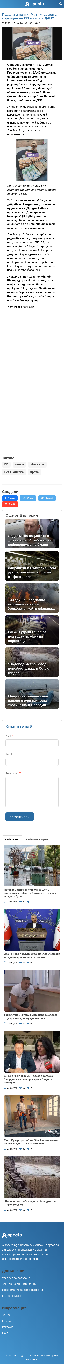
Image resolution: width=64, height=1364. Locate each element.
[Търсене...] (60, 4)
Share (11, 498)
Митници (37, 464)
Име (9, 736)
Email (8, 754)
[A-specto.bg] (34, 4)
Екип (5, 1333)
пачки (19, 464)
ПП (6, 464)
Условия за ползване (16, 1278)
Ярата (34, 472)
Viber (29, 498)
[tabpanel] (32, 1031)
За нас (6, 1315)
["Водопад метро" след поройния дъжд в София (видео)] (32, 1177)
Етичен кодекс (11, 1296)
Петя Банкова (14, 472)
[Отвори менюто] (6, 4)
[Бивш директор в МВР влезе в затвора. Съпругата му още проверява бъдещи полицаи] (32, 1052)
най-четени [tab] (12, 839)
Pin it (12, 504)
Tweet (49, 498)
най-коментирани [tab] (38, 839)
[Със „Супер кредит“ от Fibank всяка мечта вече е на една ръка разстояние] (32, 1116)
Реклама (7, 1327)
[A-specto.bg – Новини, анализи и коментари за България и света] (12, 1237)
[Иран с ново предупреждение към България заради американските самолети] (32, 930)
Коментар (13, 773)
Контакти (8, 1321)
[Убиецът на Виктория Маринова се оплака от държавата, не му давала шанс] (32, 991)
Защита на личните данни (19, 1284)
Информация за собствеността (22, 1290)
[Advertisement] (32, 344)
